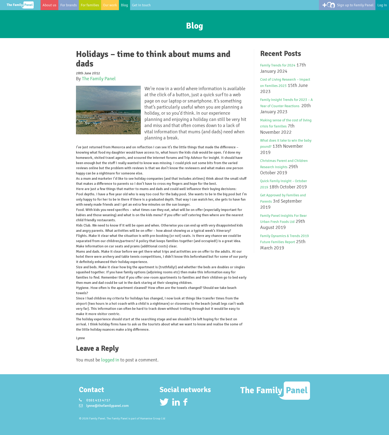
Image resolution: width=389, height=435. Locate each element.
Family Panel (20, 5)
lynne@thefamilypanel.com (107, 405)
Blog (124, 5)
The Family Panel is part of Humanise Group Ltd (136, 418)
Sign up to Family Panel (355, 5)
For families (90, 5)
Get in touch (141, 5)
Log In (382, 5)
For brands (68, 5)
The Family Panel (99, 79)
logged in (110, 360)
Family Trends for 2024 (277, 65)
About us (49, 5)
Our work (110, 5)
